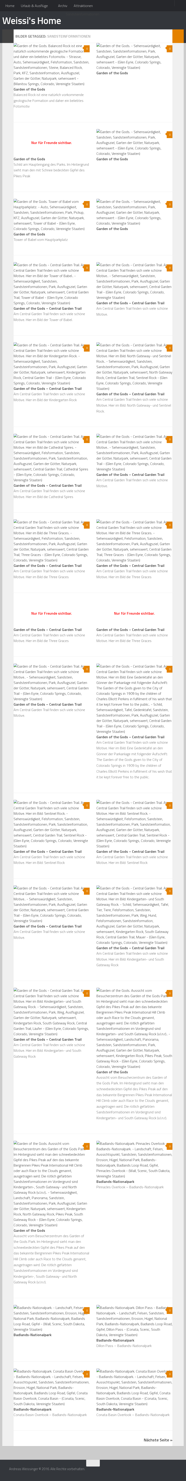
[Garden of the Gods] (52, 64)
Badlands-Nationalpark (115, 1181)
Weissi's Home (31, 20)
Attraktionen (83, 5)
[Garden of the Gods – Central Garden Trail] (52, 284)
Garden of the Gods (29, 89)
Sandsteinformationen (82, 14)
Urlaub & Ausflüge (34, 5)
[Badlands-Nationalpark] (134, 1160)
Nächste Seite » (158, 1440)
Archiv (62, 5)
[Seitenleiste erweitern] (8, 36)
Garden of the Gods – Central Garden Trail (48, 308)
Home (10, 5)
